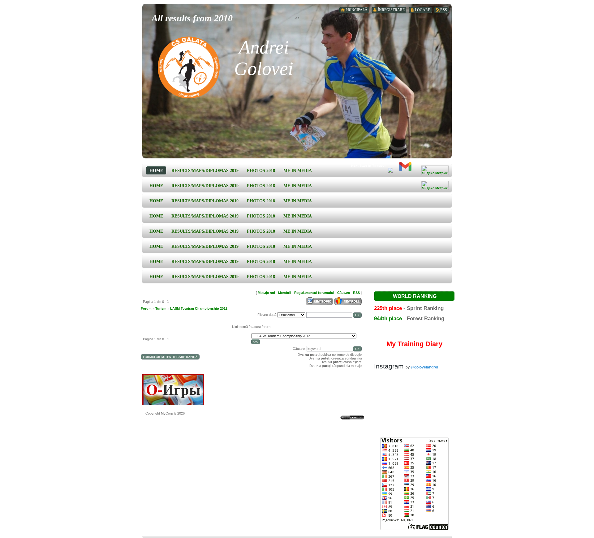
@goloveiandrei (424, 367)
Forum (146, 308)
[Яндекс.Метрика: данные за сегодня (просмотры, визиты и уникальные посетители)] (435, 170)
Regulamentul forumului (314, 293)
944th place (388, 318)
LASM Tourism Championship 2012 (198, 308)
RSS (356, 293)
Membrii (284, 293)
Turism (160, 308)
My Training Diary (414, 344)
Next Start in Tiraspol (368, 165)
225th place (388, 308)
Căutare (343, 293)
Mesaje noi (266, 293)
